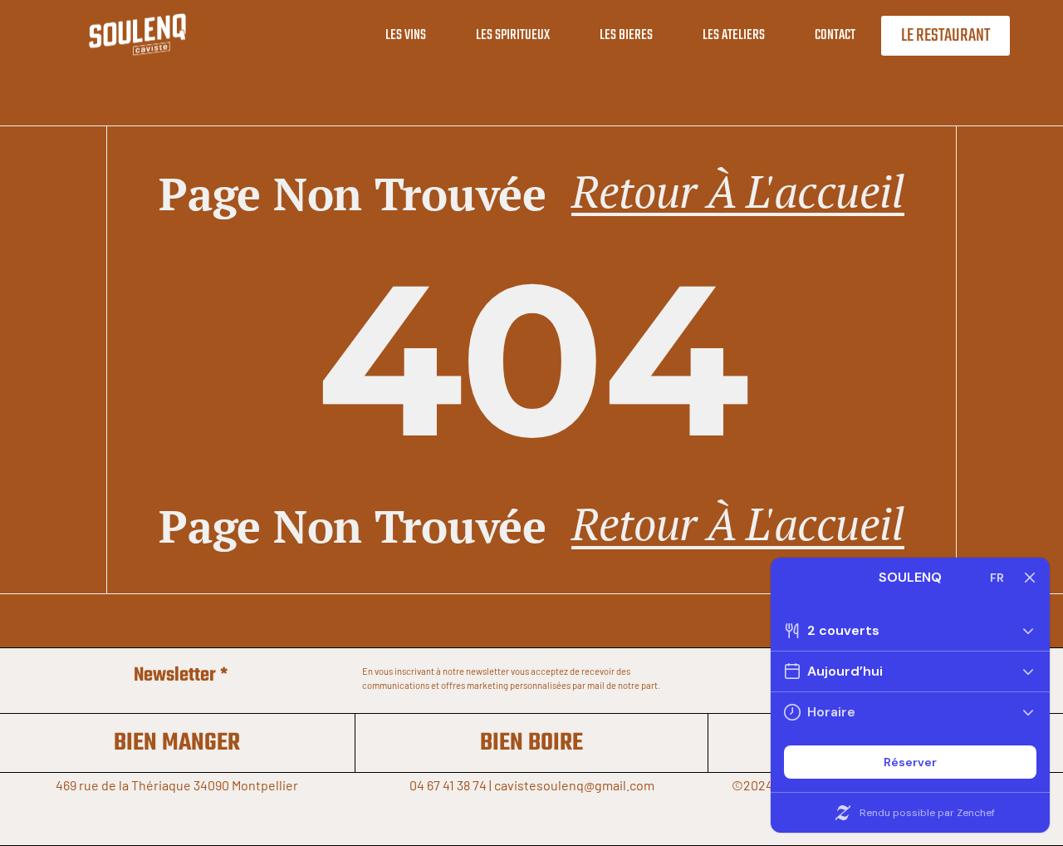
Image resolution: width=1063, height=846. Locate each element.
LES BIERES (626, 35)
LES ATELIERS (734, 35)
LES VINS (405, 35)
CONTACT (835, 35)
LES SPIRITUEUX (513, 35)
